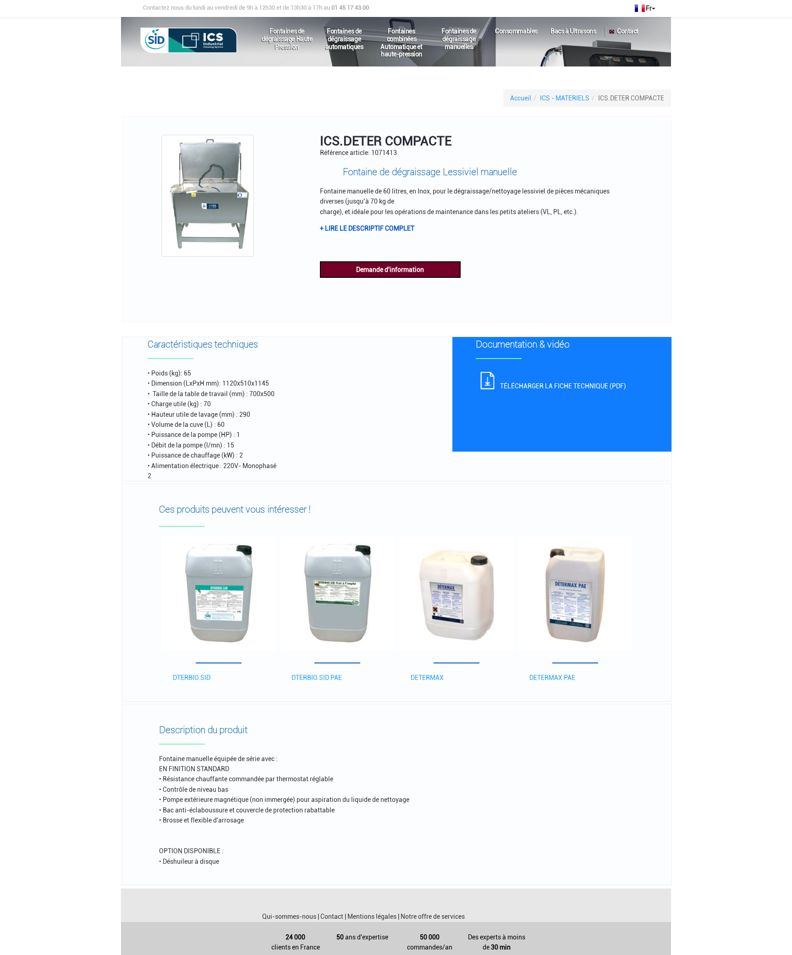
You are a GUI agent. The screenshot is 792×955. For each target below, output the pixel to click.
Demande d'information (390, 269)
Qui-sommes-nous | (290, 916)
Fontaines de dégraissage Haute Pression (287, 35)
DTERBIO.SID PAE (317, 677)
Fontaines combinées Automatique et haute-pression (401, 35)
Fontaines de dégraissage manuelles (458, 35)
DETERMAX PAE (552, 677)
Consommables (516, 31)
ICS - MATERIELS (564, 98)
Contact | (333, 916)
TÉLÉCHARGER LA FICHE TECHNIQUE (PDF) (563, 386)
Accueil (520, 98)
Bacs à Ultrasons (573, 31)
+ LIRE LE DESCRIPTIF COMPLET (367, 228)
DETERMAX (427, 677)
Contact (627, 31)
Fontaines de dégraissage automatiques (344, 35)
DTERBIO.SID (191, 677)
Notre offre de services (433, 916)
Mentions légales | (373, 916)
